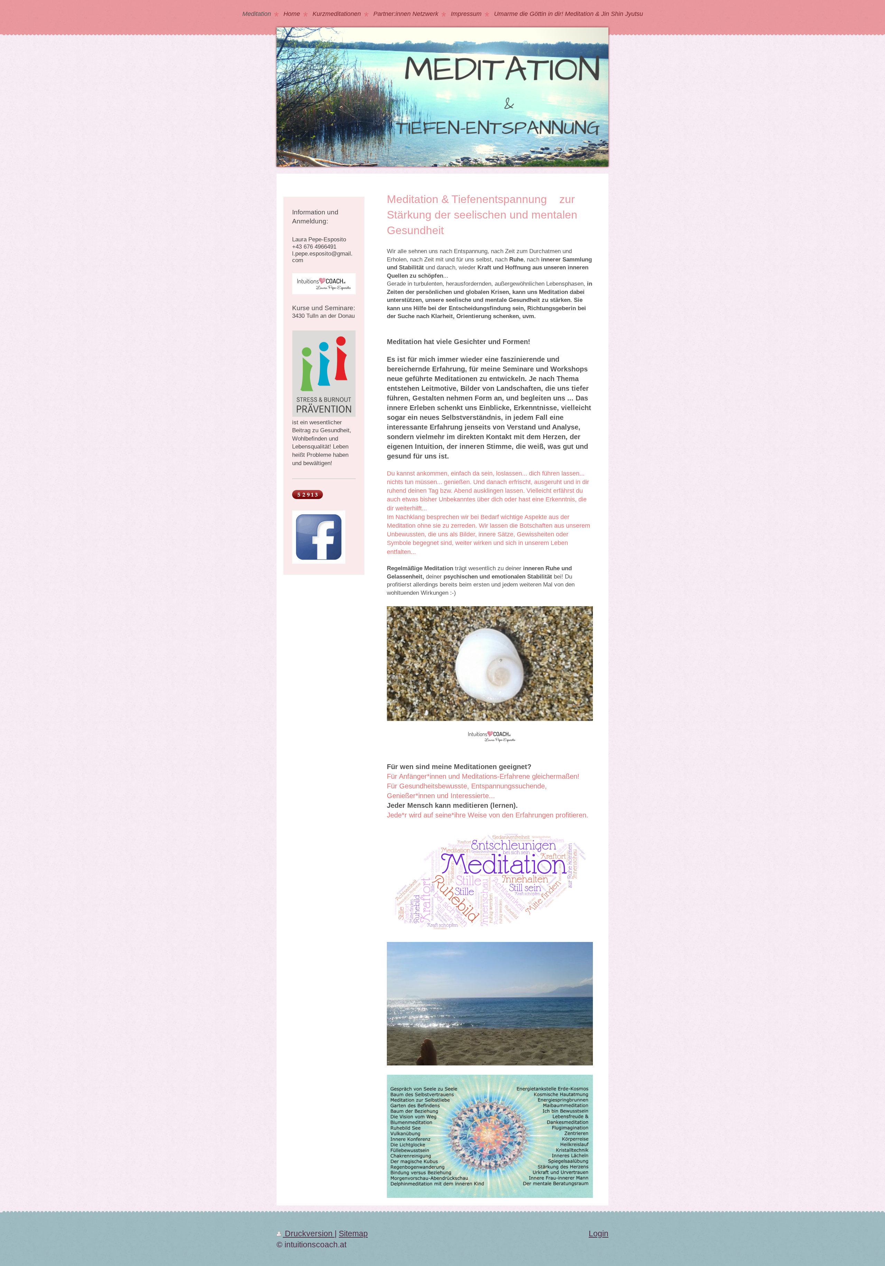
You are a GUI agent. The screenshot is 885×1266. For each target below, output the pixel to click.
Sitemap (353, 1233)
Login (598, 1233)
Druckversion (309, 1233)
